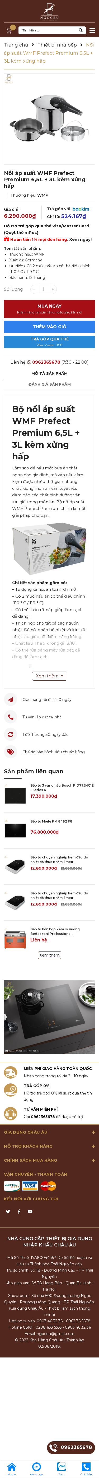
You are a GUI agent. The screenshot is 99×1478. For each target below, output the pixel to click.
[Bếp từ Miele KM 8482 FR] (15, 830)
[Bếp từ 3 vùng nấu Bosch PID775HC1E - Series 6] (15, 794)
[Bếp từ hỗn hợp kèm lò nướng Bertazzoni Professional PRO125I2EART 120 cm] (15, 938)
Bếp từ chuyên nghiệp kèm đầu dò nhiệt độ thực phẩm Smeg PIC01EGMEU (59, 897)
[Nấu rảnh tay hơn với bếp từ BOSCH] (49, 1017)
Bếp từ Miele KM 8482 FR (51, 821)
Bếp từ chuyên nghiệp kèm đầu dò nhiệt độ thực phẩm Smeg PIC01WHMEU (59, 861)
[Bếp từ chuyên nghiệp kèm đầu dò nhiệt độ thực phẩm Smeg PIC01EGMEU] (15, 902)
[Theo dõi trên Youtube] (30, 1212)
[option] (49, 119)
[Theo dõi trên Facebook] (19, 1212)
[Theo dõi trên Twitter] (8, 1212)
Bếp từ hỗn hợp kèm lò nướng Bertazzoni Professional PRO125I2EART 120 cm (55, 933)
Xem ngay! (80, 239)
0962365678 (46, 362)
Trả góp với (59, 208)
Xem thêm (50, 955)
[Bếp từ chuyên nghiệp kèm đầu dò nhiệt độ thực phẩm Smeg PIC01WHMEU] (15, 866)
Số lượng (13, 289)
